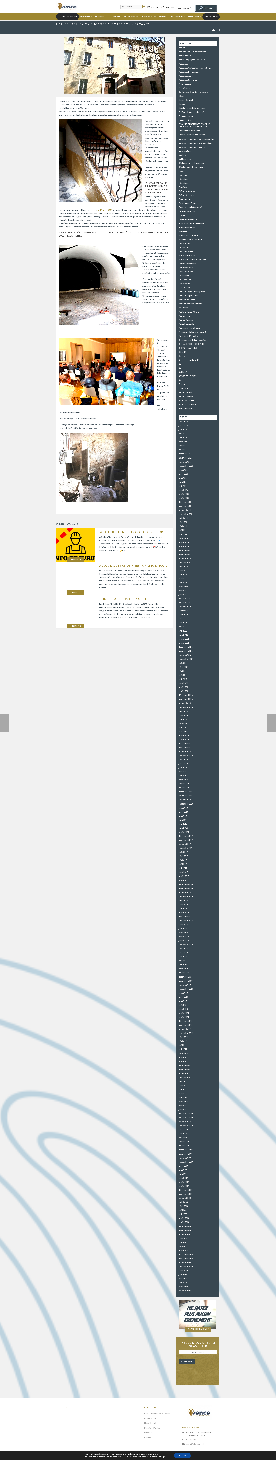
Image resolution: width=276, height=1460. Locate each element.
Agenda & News (194, 17)
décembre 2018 (186, 791)
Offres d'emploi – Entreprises (192, 291)
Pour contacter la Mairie (189, 328)
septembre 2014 (186, 944)
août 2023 (183, 566)
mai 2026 (183, 433)
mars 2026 (183, 441)
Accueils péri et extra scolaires (192, 51)
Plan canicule (184, 316)
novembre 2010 (186, 1117)
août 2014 (183, 948)
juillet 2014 (183, 952)
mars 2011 (183, 1101)
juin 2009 (183, 1170)
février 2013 (184, 1013)
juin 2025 (183, 478)
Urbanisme (116, 17)
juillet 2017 (183, 856)
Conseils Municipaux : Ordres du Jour (195, 143)
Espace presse (155, 7)
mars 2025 (183, 490)
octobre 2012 (185, 1029)
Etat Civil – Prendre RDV (67, 17)
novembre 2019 (186, 747)
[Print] (213, 29)
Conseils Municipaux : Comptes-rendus (196, 139)
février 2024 (184, 542)
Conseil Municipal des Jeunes (192, 134)
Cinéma (182, 104)
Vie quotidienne (102, 17)
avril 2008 (183, 1214)
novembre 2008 (186, 1194)
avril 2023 (183, 582)
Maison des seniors (187, 263)
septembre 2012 (186, 1033)
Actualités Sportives (188, 80)
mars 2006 (183, 1286)
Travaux (182, 384)
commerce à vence (187, 120)
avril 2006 (183, 1282)
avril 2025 (183, 486)
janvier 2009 (184, 1186)
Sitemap (148, 1432)
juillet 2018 (183, 812)
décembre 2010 (186, 1113)
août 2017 (183, 852)
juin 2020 (183, 719)
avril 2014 (183, 964)
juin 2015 (183, 928)
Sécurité (182, 352)
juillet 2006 (183, 1270)
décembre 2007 (186, 1226)
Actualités (183, 64)
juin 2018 (183, 816)
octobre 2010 (185, 1121)
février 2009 (184, 1182)
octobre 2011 (185, 1073)
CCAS (181, 96)
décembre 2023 (186, 550)
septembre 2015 (186, 920)
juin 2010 (183, 1133)
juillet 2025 (183, 474)
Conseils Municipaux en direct (192, 147)
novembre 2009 (186, 1154)
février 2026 (184, 445)
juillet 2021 (183, 667)
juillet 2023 (183, 570)
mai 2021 (183, 675)
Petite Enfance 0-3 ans (189, 312)
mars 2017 (183, 872)
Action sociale (185, 55)
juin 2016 (183, 908)
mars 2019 (183, 779)
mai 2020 (183, 723)
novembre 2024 (186, 506)
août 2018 (183, 808)
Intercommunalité (187, 227)
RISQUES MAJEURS (188, 348)
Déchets (182, 155)
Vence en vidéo (185, 8)
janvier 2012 (184, 1061)
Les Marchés (184, 247)
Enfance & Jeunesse (148, 17)
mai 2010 (183, 1137)
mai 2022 (183, 626)
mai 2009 (183, 1174)
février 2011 (184, 1105)
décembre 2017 (186, 836)
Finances (182, 215)
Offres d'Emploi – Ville (188, 295)
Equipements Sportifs (188, 203)
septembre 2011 (186, 1077)
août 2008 (183, 1202)
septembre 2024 (186, 514)
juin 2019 (183, 767)
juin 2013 (183, 1001)
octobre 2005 (185, 1290)
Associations (184, 88)
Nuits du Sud (184, 287)
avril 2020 (183, 727)
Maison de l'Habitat (187, 255)
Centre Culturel (186, 100)
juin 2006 (183, 1274)
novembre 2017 (186, 840)
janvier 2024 (184, 546)
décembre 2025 (186, 453)
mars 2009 (183, 1178)
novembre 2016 (186, 888)
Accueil (182, 47)
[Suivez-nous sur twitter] (66, 1407)
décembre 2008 (186, 1190)
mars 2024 (183, 538)
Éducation (183, 179)
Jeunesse (183, 231)
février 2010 (184, 1141)
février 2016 (184, 912)
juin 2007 (183, 1242)
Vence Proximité (186, 396)
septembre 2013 (186, 989)
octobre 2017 (185, 844)
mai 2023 (183, 578)
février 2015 (184, 936)
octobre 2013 (185, 985)
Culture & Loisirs (131, 17)
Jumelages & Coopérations (191, 239)
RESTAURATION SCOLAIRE (192, 344)
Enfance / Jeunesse (187, 191)
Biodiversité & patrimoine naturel (193, 92)
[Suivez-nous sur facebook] (61, 1407)
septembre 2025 (186, 466)
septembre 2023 (186, 562)
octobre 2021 (185, 655)
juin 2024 (183, 526)
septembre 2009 (186, 1162)
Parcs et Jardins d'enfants (190, 303)
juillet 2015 (183, 924)
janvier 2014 (184, 972)
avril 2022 (183, 630)
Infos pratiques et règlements (192, 223)
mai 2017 (183, 864)
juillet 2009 (183, 1166)
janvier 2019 (184, 787)
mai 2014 (183, 960)
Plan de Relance (186, 320)
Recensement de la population (192, 340)
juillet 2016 (183, 904)
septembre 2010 (186, 1125)
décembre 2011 (186, 1065)
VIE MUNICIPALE (186, 400)
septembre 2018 (186, 803)
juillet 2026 (183, 425)
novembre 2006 (186, 1258)
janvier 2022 (184, 643)
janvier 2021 (184, 691)
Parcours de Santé (187, 299)
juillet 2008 (183, 1206)
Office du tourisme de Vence (157, 1413)
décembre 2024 (186, 502)
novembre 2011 (186, 1069)
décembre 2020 (186, 695)
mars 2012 (183, 1053)
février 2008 (184, 1218)
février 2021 (184, 687)
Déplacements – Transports (191, 163)
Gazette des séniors (188, 219)
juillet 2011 (183, 1085)
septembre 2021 (186, 659)
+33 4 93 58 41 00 (194, 1439)
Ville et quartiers (186, 408)
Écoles (181, 171)
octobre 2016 (185, 892)
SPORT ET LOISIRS (188, 376)
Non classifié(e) (185, 283)
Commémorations (186, 116)
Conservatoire (185, 151)
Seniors (182, 356)
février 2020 (184, 735)
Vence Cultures (186, 392)
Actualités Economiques (189, 72)
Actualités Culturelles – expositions (195, 68)
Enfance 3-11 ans (186, 195)
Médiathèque (185, 275)
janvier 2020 (184, 739)
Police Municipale (186, 324)
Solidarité (163, 17)
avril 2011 (183, 1097)
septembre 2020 (186, 707)
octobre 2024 (185, 510)
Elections (183, 187)
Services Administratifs (189, 360)
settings (161, 1457)
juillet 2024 (183, 522)
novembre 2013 (186, 981)
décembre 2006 (186, 1254)
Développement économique (192, 167)
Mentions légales (152, 1428)
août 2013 (183, 993)
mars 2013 (183, 1009)
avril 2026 (183, 437)
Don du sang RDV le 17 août (123, 599)
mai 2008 (183, 1210)
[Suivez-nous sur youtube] (70, 1407)
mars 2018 (183, 828)
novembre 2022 (186, 602)
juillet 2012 (183, 1037)
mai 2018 (183, 820)
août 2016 (183, 900)
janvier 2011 (184, 1109)
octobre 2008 (185, 1198)
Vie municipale (86, 17)
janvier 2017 (184, 880)
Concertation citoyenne (189, 130)
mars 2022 (183, 635)
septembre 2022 (186, 610)
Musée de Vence (186, 279)
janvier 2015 (184, 940)
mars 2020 (183, 731)
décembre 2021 (186, 647)
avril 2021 (183, 679)
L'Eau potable (184, 243)
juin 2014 (183, 956)
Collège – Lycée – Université (191, 112)
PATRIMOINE (185, 307)
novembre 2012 (186, 1025)
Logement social (186, 251)
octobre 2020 (185, 703)
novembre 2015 (186, 916)
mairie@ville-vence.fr (195, 1444)
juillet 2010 (183, 1129)
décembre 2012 (186, 1021)
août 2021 (183, 663)
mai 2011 (183, 1093)
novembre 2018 (186, 795)
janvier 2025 (184, 498)
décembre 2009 (186, 1149)
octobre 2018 (185, 799)
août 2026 (183, 421)
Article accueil (185, 84)
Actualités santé (186, 76)
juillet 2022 (183, 618)
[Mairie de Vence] (67, 6)
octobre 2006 (185, 1262)
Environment (184, 199)
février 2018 (184, 832)
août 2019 (183, 759)
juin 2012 (183, 1041)
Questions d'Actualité (188, 336)
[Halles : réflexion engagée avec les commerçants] (114, 65)
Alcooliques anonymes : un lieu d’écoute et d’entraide (133, 565)
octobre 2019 (185, 751)
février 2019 (184, 783)
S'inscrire (186, 1361)
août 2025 (183, 470)
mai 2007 (183, 1246)
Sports (182, 380)
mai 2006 (183, 1278)
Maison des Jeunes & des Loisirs (193, 259)
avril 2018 (183, 824)
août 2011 (183, 1081)
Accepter (182, 1455)
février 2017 (184, 876)
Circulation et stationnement (192, 108)
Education (183, 183)
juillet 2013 (183, 997)
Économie (183, 175)
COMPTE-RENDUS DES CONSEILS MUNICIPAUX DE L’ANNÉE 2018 (194, 125)
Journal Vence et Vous (189, 235)
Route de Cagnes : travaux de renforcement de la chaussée (133, 532)
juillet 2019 (183, 763)
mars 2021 (183, 683)
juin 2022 (183, 622)
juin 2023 (183, 574)
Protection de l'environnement (192, 332)
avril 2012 (183, 1049)
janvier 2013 (184, 1017)
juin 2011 (183, 1089)
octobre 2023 (185, 558)
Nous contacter (211, 17)
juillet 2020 (183, 715)
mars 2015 (183, 932)
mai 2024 (183, 530)
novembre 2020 (186, 699)
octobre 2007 (185, 1234)
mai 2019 (183, 771)
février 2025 (184, 494)
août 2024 (183, 518)
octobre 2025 (185, 462)
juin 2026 (183, 429)
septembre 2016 (186, 896)
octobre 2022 (185, 606)
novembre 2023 (186, 554)
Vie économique (178, 17)
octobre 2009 (185, 1158)
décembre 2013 (186, 976)
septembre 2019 (186, 755)
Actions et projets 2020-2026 (192, 59)
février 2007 (184, 1250)
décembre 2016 (186, 884)
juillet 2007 (183, 1238)
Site (180, 364)
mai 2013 (183, 1005)
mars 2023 (183, 586)
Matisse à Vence (186, 271)
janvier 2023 (184, 594)
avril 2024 (183, 534)
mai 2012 (183, 1045)
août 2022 (183, 614)
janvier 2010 (184, 1145)
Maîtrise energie (186, 267)
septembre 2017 (186, 848)
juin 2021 (183, 671)
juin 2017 (183, 860)
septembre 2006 (186, 1266)
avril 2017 (183, 868)
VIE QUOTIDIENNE (188, 404)
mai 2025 (183, 482)
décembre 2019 (186, 743)
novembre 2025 (186, 457)
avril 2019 (183, 775)
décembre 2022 (186, 598)
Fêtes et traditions (187, 211)
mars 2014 (183, 968)
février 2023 (184, 590)
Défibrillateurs (185, 159)
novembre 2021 (186, 651)
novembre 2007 (186, 1230)
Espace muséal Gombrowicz (191, 207)
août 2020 (183, 711)
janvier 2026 (184, 449)
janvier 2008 (184, 1222)
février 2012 (184, 1057)
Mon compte (170, 7)
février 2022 (184, 639)
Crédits (147, 1437)
